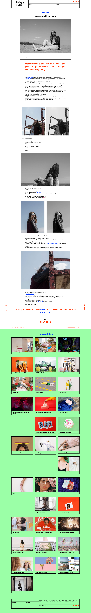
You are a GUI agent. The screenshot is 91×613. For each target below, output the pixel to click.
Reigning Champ (30, 293)
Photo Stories (45, 12)
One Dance (38, 192)
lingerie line (28, 78)
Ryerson (56, 89)
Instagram (32, 237)
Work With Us (57, 4)
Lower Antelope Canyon (52, 243)
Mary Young (30, 77)
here (43, 310)
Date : (22, 54)
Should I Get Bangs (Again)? (19, 327)
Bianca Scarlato (30, 57)
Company (31, 4)
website (52, 237)
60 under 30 (40, 301)
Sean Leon (45, 313)
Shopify (39, 237)
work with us (84, 307)
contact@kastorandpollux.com (45, 605)
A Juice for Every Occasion (72, 327)
